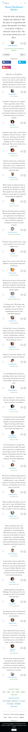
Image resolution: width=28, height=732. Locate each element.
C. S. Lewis (22, 701)
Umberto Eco (15, 701)
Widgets (22, 717)
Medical (10, 349)
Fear (11, 555)
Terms (5, 717)
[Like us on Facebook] (6, 62)
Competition (20, 48)
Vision (15, 48)
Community (15, 625)
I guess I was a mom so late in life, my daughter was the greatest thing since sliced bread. (14, 263)
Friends (17, 205)
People (11, 127)
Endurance (14, 50)
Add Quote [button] (15, 717)
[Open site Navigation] (25, 3)
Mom (13, 275)
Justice (12, 234)
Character (14, 518)
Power (11, 48)
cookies (11, 723)
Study (16, 411)
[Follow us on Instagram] (6, 67)
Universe (14, 584)
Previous (7, 54)
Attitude (16, 323)
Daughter (16, 275)
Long (17, 127)
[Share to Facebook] (22, 43)
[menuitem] (5, 717)
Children (16, 96)
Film (13, 179)
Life (5, 48)
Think (17, 518)
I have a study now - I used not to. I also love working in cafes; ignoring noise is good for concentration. (14, 400)
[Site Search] (21, 3)
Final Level (21, 714)
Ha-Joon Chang (6, 701)
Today (16, 439)
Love (14, 411)
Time (14, 470)
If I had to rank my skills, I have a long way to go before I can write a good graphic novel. (14, 244)
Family (17, 692)
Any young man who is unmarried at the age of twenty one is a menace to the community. (14, 613)
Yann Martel (17, 703)
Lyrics (17, 653)
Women (13, 496)
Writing (14, 653)
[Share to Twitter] (25, 43)
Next (22, 54)
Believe (13, 366)
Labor (19, 299)
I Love (12, 606)
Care (17, 155)
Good (8, 48)
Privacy (10, 717)
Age (11, 625)
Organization (17, 234)
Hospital (17, 349)
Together (10, 299)
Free (17, 392)
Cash (14, 349)
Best (4, 692)
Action (10, 584)
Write (17, 255)
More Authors (14, 706)
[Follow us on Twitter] (22, 62)
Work (13, 323)
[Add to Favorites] (3, 43)
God (11, 366)
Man (14, 392)
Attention (14, 155)
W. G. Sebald (10, 703)
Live (13, 96)
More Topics (14, 694)
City (16, 470)
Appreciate (16, 606)
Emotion (16, 179)
